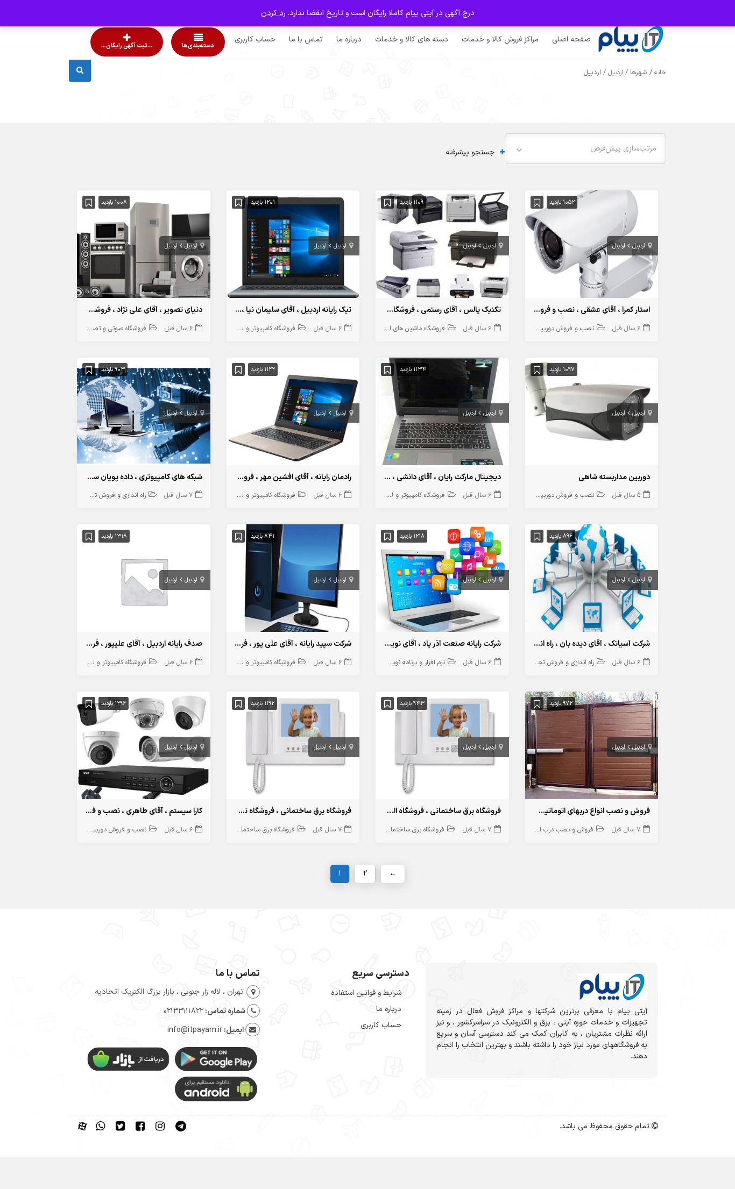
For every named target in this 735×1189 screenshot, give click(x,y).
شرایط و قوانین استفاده (366, 993)
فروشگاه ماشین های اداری (412, 328)
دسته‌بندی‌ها (167, 46)
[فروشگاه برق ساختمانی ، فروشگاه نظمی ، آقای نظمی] (293, 747)
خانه (660, 72)
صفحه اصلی (551, 39)
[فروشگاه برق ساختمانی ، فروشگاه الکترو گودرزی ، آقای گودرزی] (442, 747)
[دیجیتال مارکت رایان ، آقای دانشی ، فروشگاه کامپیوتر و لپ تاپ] (442, 413)
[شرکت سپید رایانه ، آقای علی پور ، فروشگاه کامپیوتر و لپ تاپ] (293, 580)
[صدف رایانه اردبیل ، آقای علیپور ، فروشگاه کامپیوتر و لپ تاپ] (143, 580)
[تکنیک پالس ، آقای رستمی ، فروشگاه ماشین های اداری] (442, 246)
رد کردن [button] (273, 13)
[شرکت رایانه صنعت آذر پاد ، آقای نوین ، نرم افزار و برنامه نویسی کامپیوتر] (442, 580)
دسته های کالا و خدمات (391, 39)
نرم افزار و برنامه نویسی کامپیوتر (402, 662)
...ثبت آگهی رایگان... (117, 46)
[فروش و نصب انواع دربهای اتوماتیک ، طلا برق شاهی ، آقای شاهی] (592, 747)
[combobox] (585, 148)
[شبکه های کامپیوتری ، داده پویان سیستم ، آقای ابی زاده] (143, 413)
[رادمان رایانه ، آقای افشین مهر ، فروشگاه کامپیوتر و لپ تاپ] (293, 413)
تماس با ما (285, 39)
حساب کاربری (234, 39)
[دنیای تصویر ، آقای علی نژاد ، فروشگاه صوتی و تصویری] (143, 246)
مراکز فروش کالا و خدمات (479, 39)
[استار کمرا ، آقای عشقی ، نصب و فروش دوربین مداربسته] (592, 246)
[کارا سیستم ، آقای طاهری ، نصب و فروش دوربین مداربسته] (143, 747)
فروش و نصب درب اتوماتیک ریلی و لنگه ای (536, 830)
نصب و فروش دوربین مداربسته (552, 328)
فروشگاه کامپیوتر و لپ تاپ (259, 328)
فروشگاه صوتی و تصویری (113, 328)
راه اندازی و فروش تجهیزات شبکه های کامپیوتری (83, 495)
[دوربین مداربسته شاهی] (592, 413)
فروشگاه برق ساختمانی (414, 830)
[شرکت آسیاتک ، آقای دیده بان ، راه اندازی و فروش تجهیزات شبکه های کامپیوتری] (592, 580)
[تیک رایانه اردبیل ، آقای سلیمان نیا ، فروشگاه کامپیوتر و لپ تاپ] (293, 246)
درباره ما (328, 39)
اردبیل (615, 72)
